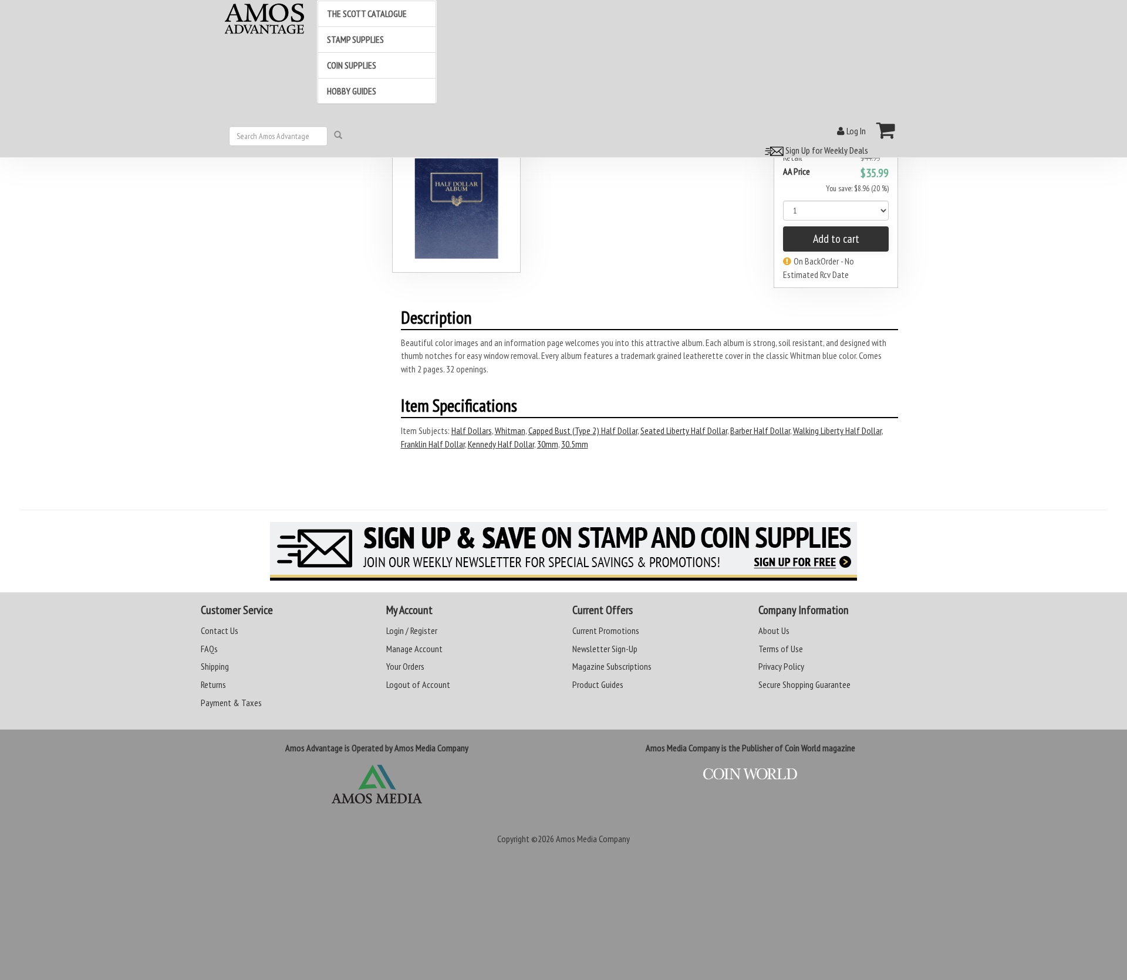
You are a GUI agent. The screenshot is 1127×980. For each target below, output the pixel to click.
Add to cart (836, 238)
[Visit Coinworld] (750, 774)
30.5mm (574, 444)
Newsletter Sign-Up (604, 649)
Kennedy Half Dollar (501, 444)
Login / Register (411, 630)
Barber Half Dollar (760, 430)
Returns (213, 684)
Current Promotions (605, 630)
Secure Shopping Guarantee (804, 684)
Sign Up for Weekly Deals (826, 150)
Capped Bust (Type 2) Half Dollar (582, 430)
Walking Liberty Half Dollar (837, 430)
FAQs (209, 649)
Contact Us (219, 630)
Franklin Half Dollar (433, 444)
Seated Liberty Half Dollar (683, 430)
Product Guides (597, 684)
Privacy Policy (781, 666)
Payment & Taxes (231, 702)
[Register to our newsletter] (563, 551)
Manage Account (414, 649)
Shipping (215, 666)
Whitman (510, 430)
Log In (855, 131)
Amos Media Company (593, 839)
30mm (547, 444)
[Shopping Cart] (886, 130)
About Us (773, 630)
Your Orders (405, 666)
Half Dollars (471, 430)
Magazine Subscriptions (612, 666)
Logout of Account (418, 684)
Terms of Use (780, 649)
